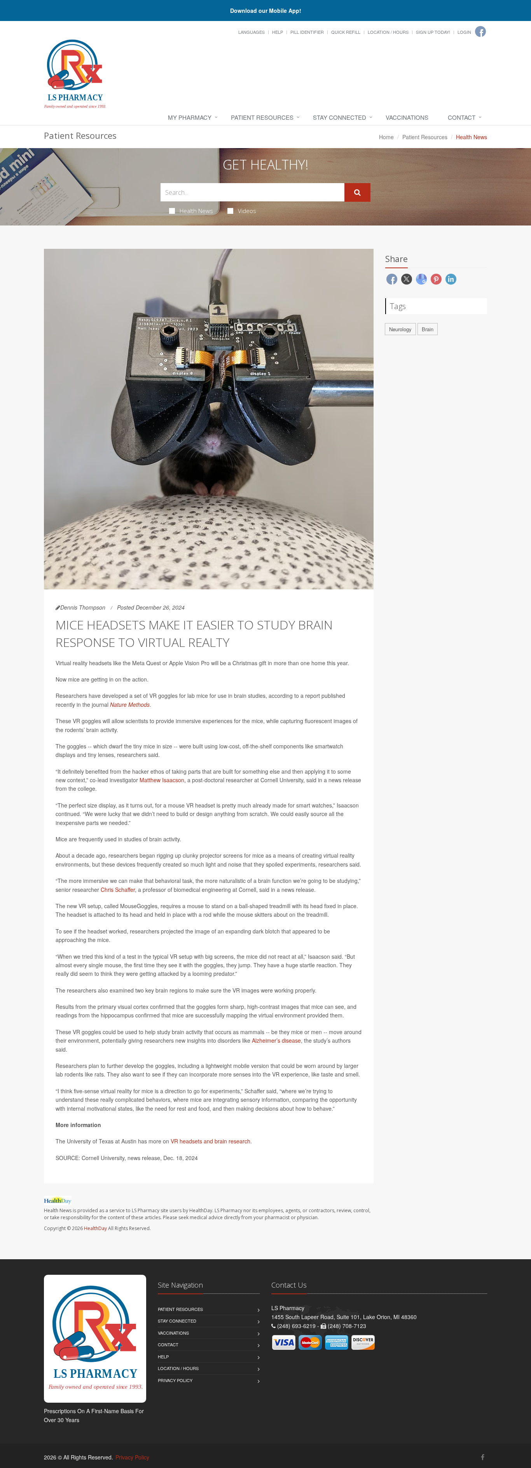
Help (277, 32)
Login (464, 32)
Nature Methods (130, 704)
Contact (461, 117)
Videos (247, 211)
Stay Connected (339, 117)
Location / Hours (388, 32)
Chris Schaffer (118, 889)
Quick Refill (345, 32)
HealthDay (95, 1228)
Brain (427, 329)
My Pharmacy (189, 117)
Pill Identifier (307, 32)
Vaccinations (407, 117)
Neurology (400, 329)
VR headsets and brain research (210, 1141)
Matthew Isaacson (162, 780)
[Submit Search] (357, 192)
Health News (196, 211)
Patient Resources (262, 117)
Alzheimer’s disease (276, 1040)
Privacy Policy (175, 1380)
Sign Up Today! (433, 32)
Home (386, 137)
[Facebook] (480, 31)
